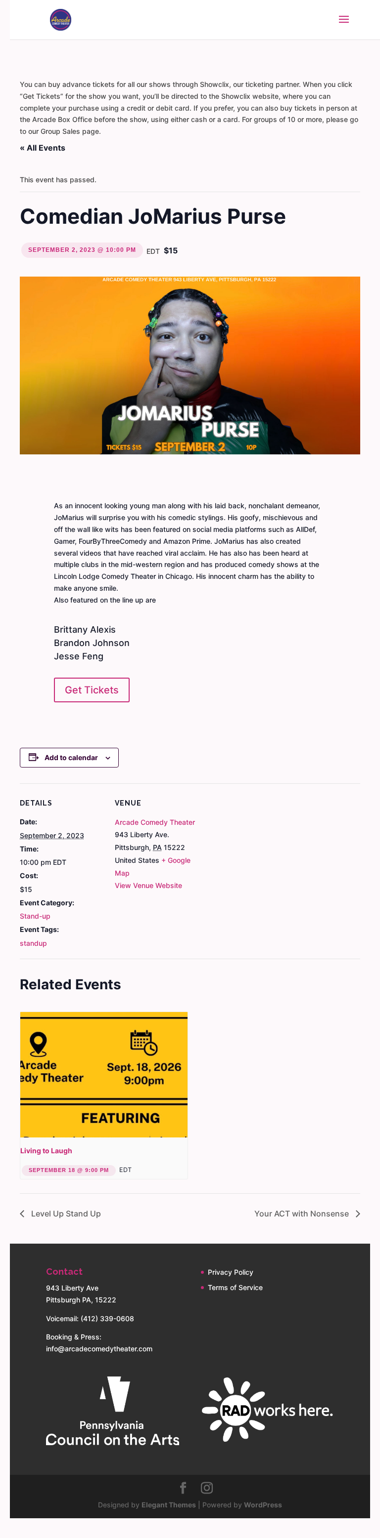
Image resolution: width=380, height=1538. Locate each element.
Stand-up (35, 916)
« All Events (42, 148)
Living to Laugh (46, 1150)
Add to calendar (71, 757)
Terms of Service (235, 1287)
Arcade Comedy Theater (155, 822)
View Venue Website (148, 885)
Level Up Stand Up (65, 1213)
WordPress (263, 1504)
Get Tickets (92, 690)
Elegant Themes (169, 1504)
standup (33, 943)
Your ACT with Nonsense (302, 1213)
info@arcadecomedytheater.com (99, 1348)
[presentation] (104, 1074)
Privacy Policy (230, 1272)
